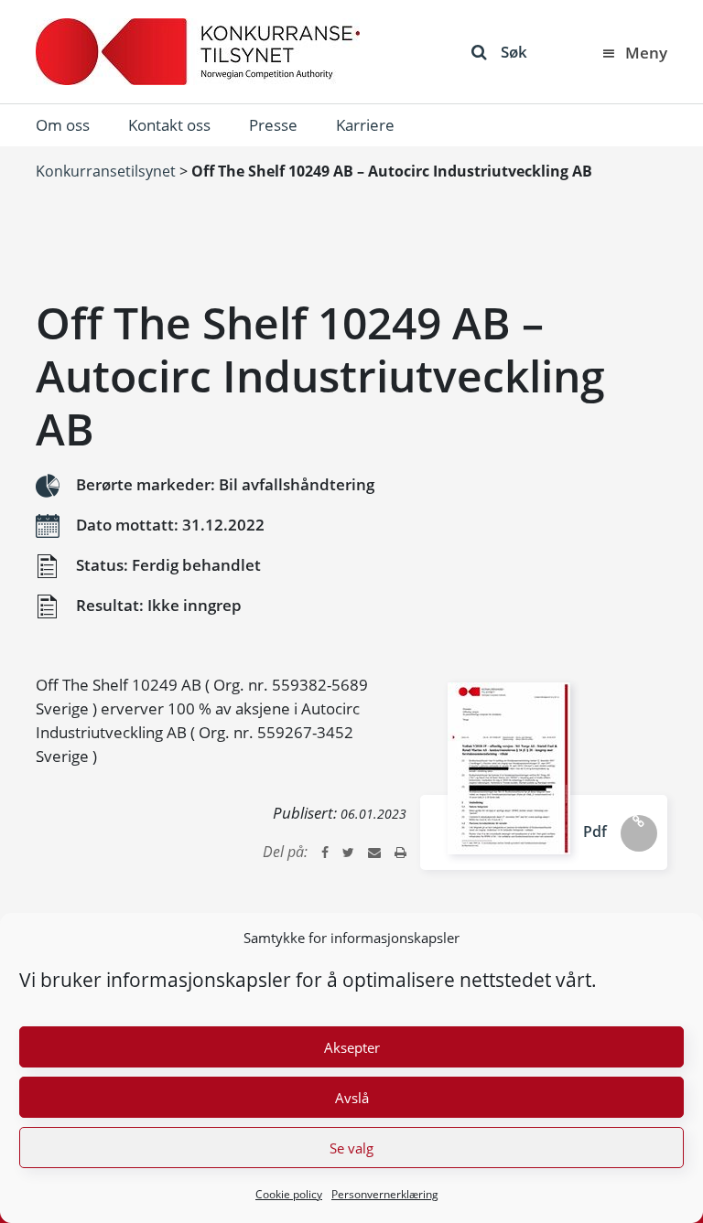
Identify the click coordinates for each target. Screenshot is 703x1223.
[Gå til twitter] (348, 852)
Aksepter (352, 1047)
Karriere (365, 124)
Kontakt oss (169, 124)
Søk (514, 51)
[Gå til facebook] (325, 852)
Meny (646, 52)
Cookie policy (288, 1194)
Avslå (352, 1098)
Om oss (63, 124)
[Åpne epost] (374, 852)
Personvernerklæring (384, 1194)
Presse (273, 124)
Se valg (351, 1148)
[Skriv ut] (400, 852)
